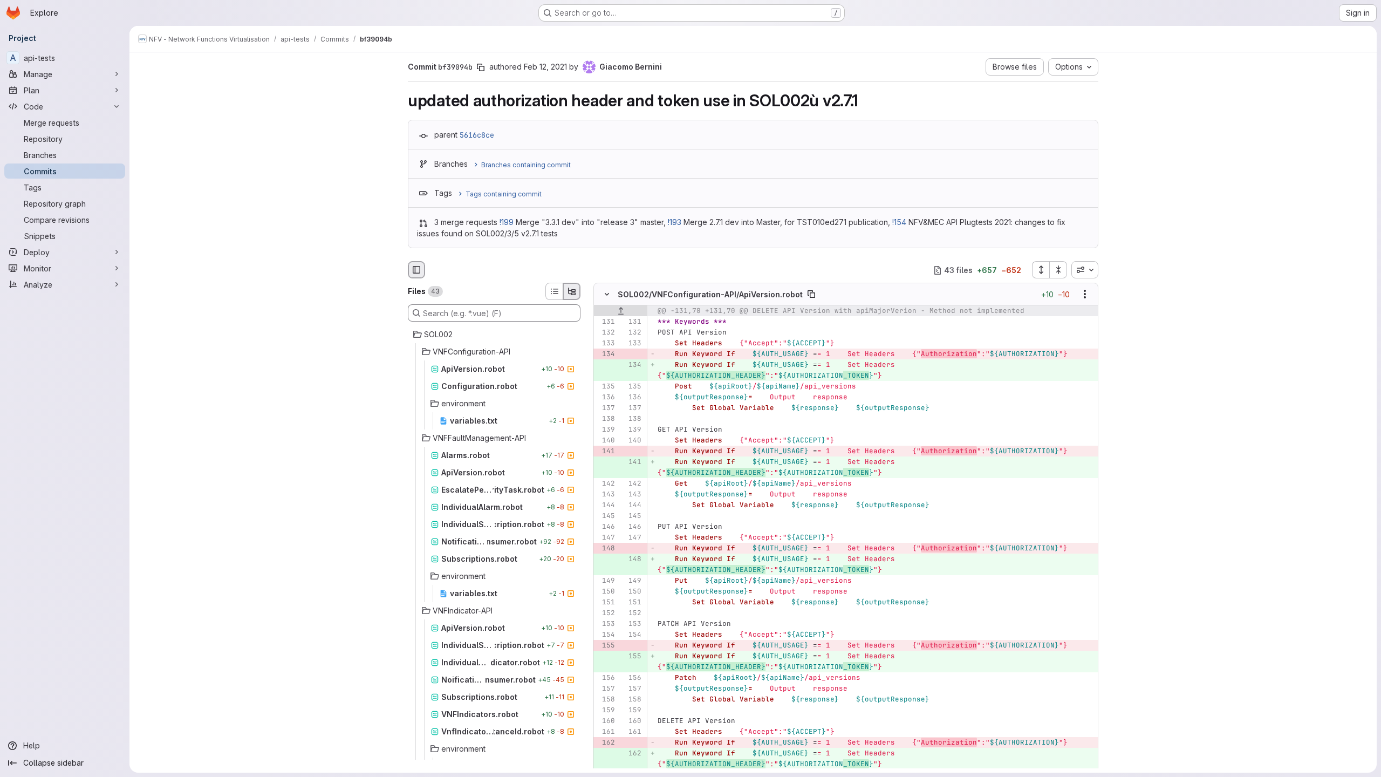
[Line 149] (606, 581)
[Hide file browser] (416, 269)
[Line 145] (606, 516)
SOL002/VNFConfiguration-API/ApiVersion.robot (710, 294)
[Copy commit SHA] (480, 67)
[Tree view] (571, 291)
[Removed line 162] (606, 743)
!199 (507, 222)
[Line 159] (606, 710)
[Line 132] (606, 333)
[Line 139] (606, 430)
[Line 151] (606, 602)
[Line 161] (606, 732)
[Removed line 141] (606, 451)
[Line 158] (606, 699)
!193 (674, 222)
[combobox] (1084, 269)
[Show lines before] (620, 311)
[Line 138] (606, 419)
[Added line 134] (632, 365)
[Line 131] (606, 322)
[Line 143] (606, 494)
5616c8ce (477, 135)
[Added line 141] (632, 462)
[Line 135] (606, 386)
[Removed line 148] (606, 548)
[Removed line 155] (606, 645)
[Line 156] (606, 678)
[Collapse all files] (1058, 269)
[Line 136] (606, 397)
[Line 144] (606, 505)
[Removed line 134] (606, 354)
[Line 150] (606, 592)
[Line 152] (606, 613)
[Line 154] (606, 635)
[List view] (554, 291)
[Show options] (1084, 294)
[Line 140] (606, 440)
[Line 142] (606, 484)
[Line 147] (606, 538)
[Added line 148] (632, 559)
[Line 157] (606, 689)
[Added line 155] (632, 656)
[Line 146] (606, 527)
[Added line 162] (632, 753)
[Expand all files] (1040, 269)
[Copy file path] (811, 294)
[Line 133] (606, 343)
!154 (899, 222)
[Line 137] (606, 408)
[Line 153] (606, 624)
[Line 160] (606, 721)
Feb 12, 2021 (545, 66)
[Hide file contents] (606, 294)
